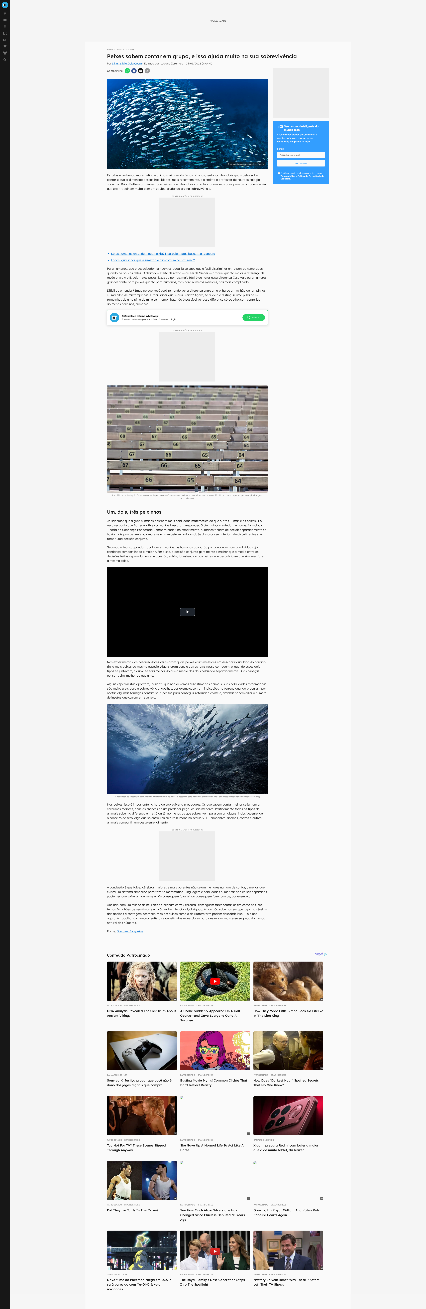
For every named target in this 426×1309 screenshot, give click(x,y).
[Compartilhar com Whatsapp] (127, 70)
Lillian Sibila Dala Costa (127, 63)
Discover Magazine (130, 931)
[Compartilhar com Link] (147, 70)
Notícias (120, 49)
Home (110, 49)
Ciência (131, 49)
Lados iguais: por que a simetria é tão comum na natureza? (153, 260)
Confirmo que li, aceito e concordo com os (302, 176)
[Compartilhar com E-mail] (140, 70)
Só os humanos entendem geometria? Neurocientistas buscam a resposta (163, 254)
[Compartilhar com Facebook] (134, 70)
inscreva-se (301, 163)
